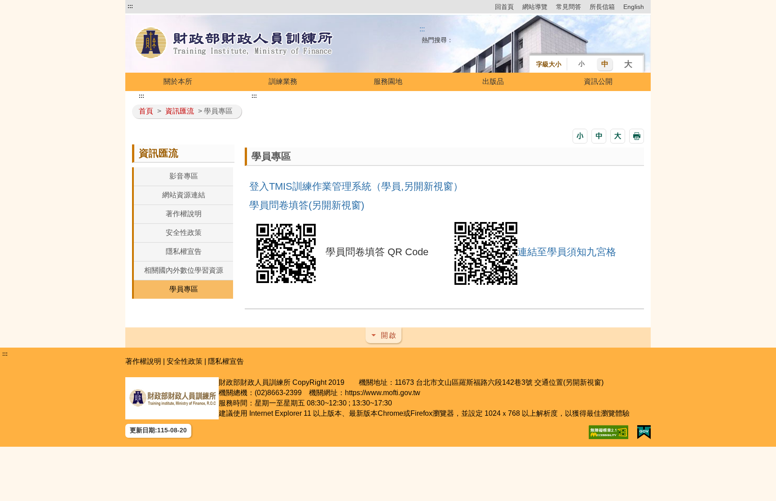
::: (130, 6)
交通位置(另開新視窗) (569, 382)
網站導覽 (534, 6)
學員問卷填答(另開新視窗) (306, 205)
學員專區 (183, 289)
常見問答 (568, 6)
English (633, 6)
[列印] (636, 136)
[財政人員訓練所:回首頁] (234, 44)
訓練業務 (283, 81)
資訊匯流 (179, 111)
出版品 (493, 81)
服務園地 (388, 81)
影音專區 (183, 176)
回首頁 (504, 6)
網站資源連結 (183, 195)
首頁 (146, 111)
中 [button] (604, 64)
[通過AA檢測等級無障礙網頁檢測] (608, 432)
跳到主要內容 (149, 6)
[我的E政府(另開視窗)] (644, 432)
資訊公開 (598, 81)
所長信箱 (602, 6)
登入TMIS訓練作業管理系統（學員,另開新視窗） (356, 186)
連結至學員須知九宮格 (566, 251)
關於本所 (177, 81)
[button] (580, 136)
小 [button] (581, 63)
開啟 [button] (389, 335)
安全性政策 (184, 232)
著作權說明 (184, 214)
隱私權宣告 (184, 251)
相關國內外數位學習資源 (183, 270)
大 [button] (628, 64)
